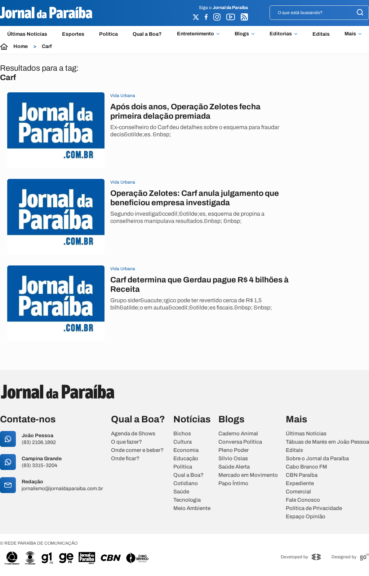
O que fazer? (126, 442)
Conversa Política (240, 442)
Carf (47, 46)
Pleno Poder (233, 450)
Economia (186, 450)
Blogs (242, 33)
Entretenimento (195, 33)
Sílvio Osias (233, 458)
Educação (185, 458)
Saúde (181, 491)
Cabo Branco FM (306, 467)
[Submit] (360, 13)
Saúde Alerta (234, 467)
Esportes (73, 34)
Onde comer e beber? (137, 450)
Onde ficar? (125, 458)
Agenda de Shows (133, 433)
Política (108, 34)
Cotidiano (185, 483)
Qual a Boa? (147, 34)
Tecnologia (187, 500)
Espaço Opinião (305, 516)
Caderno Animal (238, 433)
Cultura (182, 442)
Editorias (281, 33)
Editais (321, 34)
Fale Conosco (303, 500)
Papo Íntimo (233, 483)
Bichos (182, 433)
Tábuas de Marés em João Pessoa (327, 442)
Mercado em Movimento (248, 475)
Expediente (300, 483)
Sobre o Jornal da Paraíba (317, 458)
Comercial (298, 491)
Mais (350, 33)
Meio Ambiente (191, 508)
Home (20, 46)
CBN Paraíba (301, 475)
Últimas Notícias (27, 34)
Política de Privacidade (314, 508)
